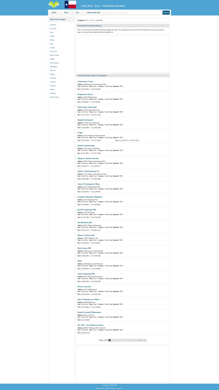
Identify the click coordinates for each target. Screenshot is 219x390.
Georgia (52, 47)
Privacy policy (100, 388)
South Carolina (54, 97)
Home (54, 12)
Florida (52, 36)
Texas (51, 32)
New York (53, 28)
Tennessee (53, 86)
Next (139, 340)
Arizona (52, 89)
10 (135, 340)
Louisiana (53, 93)
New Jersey (53, 51)
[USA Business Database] (54, 8)
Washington (53, 67)
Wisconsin (53, 78)
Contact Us (119, 388)
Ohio (51, 44)
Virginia (52, 59)
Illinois (52, 40)
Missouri (52, 70)
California (53, 25)
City (77, 12)
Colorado (53, 82)
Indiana (52, 74)
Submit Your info (93, 12)
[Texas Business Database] (70, 8)
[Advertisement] (61, 138)
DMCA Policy (110, 388)
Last (144, 340)
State (66, 12)
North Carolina (54, 55)
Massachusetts (54, 63)
